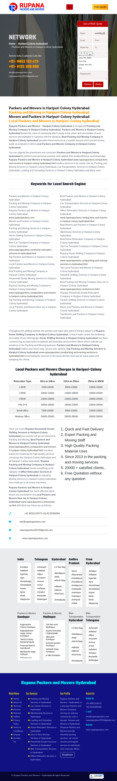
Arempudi (75, 599)
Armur (40, 585)
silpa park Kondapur (50, 638)
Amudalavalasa (78, 582)
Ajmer (22, 592)
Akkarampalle (77, 574)
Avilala (74, 603)
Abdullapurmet (60, 573)
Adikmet (58, 590)
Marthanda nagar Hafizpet (28, 653)
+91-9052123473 (33, 513)
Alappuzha (25, 599)
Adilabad (24, 570)
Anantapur (76, 592)
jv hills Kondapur (53, 655)
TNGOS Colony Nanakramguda (27, 640)
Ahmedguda (59, 600)
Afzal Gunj (58, 593)
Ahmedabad (25, 585)
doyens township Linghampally (53, 632)
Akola (22, 595)
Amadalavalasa (78, 578)
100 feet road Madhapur (52, 625)
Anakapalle (76, 589)
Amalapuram (77, 585)
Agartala (24, 574)
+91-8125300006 (51, 513)
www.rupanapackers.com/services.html (80, 289)
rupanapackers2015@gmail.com (23, 76)
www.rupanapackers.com (21, 217)
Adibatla (58, 586)
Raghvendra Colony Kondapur (28, 625)
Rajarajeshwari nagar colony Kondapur (26, 633)
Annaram (41, 578)
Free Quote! (100, 7)
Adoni (74, 571)
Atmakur (41, 592)
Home (12, 43)
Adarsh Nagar (60, 580)
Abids (56, 577)
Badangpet (42, 599)
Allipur (40, 574)
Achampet (41, 567)
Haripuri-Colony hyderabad (33, 43)
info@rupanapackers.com (20, 72)
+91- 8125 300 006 (24, 67)
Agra (22, 578)
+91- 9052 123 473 (23, 62)
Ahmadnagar (26, 581)
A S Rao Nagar (60, 567)
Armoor (40, 581)
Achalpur (24, 567)
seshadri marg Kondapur (52, 650)
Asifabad (41, 588)
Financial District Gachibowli (27, 646)
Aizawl (23, 588)
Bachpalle (41, 595)
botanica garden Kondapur (53, 644)
